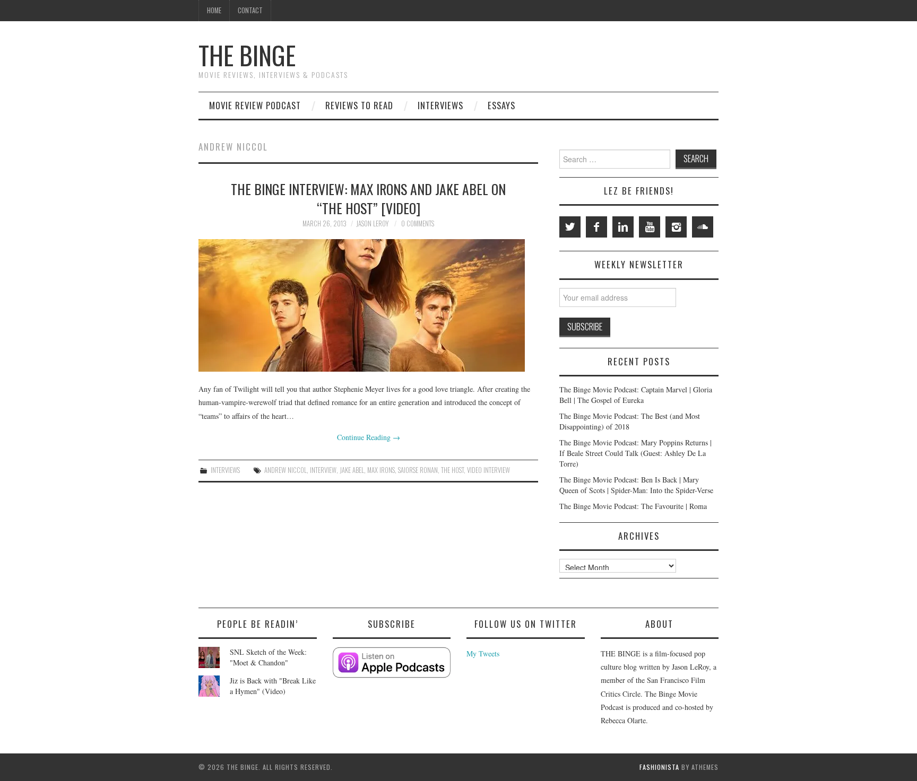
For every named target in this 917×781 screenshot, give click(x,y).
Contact (250, 10)
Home (214, 10)
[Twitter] (570, 227)
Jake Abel (352, 470)
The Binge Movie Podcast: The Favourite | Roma (633, 506)
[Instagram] (676, 227)
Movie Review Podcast (255, 105)
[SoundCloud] (702, 227)
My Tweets (482, 653)
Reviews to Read (359, 105)
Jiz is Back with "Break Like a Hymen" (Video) (273, 685)
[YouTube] (649, 227)
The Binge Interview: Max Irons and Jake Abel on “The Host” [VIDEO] (368, 198)
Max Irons (381, 470)
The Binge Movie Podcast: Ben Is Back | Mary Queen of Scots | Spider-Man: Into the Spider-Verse (636, 485)
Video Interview (488, 470)
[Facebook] (596, 227)
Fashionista (659, 767)
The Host (452, 470)
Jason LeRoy (372, 223)
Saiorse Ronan (418, 470)
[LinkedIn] (623, 227)
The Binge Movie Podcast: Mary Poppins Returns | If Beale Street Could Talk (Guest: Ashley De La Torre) (635, 453)
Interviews (440, 105)
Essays (501, 105)
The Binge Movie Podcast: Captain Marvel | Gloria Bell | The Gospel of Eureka (635, 394)
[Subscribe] (392, 662)
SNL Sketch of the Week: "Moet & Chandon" (268, 657)
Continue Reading (368, 437)
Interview (323, 470)
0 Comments (417, 223)
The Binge (247, 55)
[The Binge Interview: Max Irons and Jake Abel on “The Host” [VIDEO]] (368, 305)
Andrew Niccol (285, 470)
